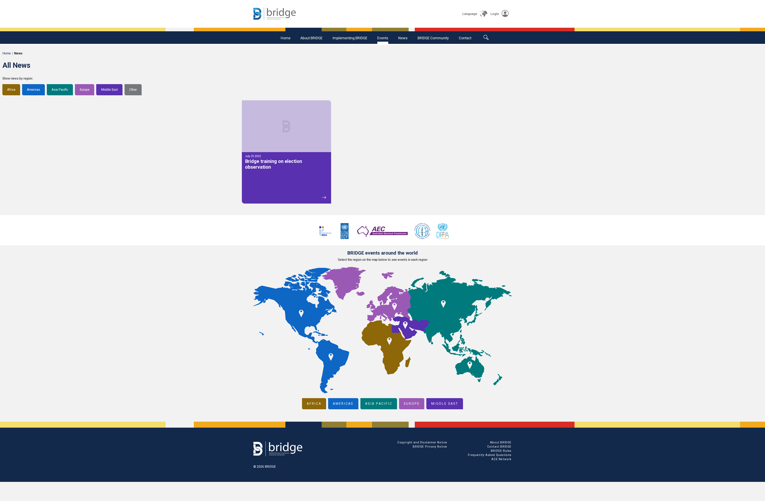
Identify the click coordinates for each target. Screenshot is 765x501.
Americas (33, 90)
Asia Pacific (60, 90)
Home (285, 38)
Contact (465, 38)
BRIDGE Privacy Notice (430, 446)
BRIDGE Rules (501, 450)
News (403, 38)
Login (494, 14)
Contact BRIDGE (499, 446)
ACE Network (501, 459)
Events (382, 38)
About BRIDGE (311, 38)
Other (133, 90)
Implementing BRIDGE (349, 38)
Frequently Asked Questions (490, 455)
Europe (84, 90)
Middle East (109, 90)
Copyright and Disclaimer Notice (422, 442)
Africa (11, 90)
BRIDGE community (433, 38)
